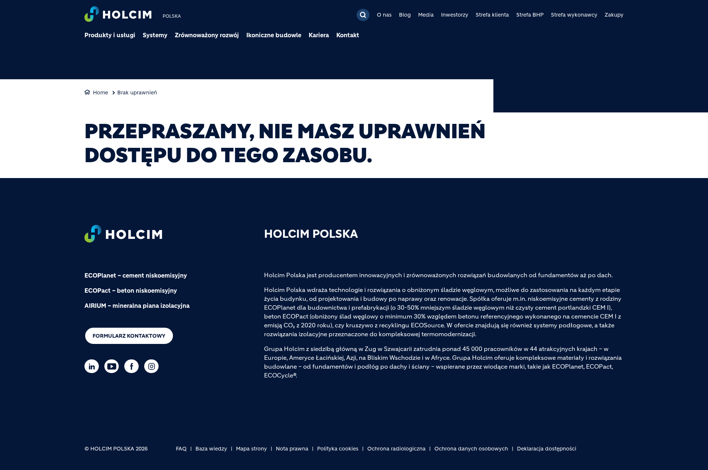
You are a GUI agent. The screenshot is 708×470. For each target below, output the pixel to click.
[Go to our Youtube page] (113, 366)
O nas (384, 14)
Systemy (155, 35)
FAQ (181, 448)
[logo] (118, 15)
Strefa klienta (492, 14)
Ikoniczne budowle (273, 35)
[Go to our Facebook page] (133, 366)
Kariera (319, 35)
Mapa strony (251, 448)
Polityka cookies (337, 448)
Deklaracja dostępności (546, 448)
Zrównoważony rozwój (207, 35)
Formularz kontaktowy (129, 336)
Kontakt (347, 35)
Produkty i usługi (109, 35)
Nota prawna (292, 448)
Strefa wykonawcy (574, 14)
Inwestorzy (454, 14)
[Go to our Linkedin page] (93, 366)
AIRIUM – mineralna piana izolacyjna (137, 305)
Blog (405, 14)
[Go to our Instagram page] (153, 366)
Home (100, 92)
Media (426, 14)
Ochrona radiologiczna (396, 448)
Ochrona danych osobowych (471, 448)
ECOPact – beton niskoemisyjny (130, 290)
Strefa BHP (530, 14)
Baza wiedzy (211, 448)
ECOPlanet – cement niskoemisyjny (135, 275)
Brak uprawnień (137, 92)
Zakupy (614, 14)
